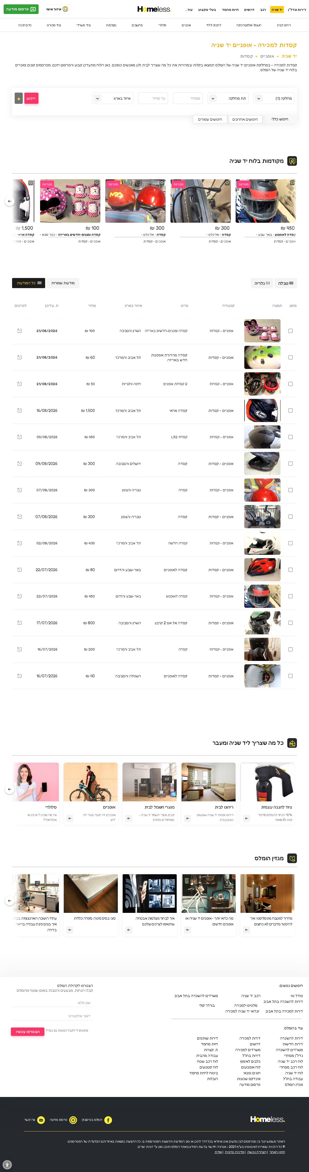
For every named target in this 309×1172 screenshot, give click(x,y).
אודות (218, 1152)
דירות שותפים (207, 1038)
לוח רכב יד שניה (290, 1061)
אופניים (186, 25)
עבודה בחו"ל (293, 1078)
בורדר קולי (207, 1005)
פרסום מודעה (18, 9)
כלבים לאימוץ (250, 1061)
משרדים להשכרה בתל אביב (196, 995)
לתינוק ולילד (213, 25)
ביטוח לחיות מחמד (203, 1072)
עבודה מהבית (207, 1055)
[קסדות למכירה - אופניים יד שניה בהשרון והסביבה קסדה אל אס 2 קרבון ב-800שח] (19, 623)
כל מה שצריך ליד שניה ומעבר (248, 742)
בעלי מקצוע (207, 9)
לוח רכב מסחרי (291, 1067)
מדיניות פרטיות (234, 1152)
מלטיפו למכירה (245, 1005)
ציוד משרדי (83, 25)
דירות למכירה (249, 1038)
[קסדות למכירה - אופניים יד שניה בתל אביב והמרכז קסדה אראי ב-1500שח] (19, 411)
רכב (263, 9)
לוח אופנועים (250, 1067)
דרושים (249, 9)
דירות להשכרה (291, 1038)
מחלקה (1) (284, 98)
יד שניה (277, 9)
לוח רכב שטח (207, 1061)
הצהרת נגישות (257, 1152)
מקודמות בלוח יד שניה (257, 160)
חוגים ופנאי (251, 1072)
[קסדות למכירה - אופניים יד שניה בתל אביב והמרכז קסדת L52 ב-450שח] (19, 438)
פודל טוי (297, 995)
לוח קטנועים (209, 1067)
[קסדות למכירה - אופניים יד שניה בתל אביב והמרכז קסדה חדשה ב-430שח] (19, 544)
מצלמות (111, 25)
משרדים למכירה (247, 1049)
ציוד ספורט (54, 25)
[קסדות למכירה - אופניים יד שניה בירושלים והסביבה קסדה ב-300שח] (19, 464)
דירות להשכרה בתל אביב (283, 1001)
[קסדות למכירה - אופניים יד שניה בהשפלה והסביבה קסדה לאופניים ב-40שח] (19, 676)
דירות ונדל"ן (297, 9)
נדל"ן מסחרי (293, 1055)
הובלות (212, 1078)
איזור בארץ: (122, 98)
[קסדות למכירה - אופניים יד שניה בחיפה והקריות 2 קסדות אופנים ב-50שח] (19, 384)
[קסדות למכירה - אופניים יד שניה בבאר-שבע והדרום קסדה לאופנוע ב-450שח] (19, 597)
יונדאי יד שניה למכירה (242, 1011)
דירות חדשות (293, 1043)
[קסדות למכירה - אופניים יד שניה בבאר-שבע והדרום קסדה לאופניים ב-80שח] (19, 570)
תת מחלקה (237, 98)
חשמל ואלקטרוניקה (248, 25)
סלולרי (162, 25)
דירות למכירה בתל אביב (284, 1011)
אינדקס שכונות (248, 1078)
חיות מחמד (230, 9)
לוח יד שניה (294, 1072)
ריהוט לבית (284, 25)
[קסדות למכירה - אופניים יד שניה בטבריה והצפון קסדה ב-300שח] (19, 491)
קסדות (246, 56)
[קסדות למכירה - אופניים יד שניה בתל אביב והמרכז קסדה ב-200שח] (19, 650)
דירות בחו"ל (251, 1055)
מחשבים (137, 25)
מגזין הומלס (269, 858)
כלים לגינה (24, 25)
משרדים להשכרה (289, 1049)
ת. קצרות (211, 1049)
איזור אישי (53, 9)
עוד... (189, 9)
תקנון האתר (277, 1152)
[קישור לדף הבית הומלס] (155, 9)
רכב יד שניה (250, 995)
